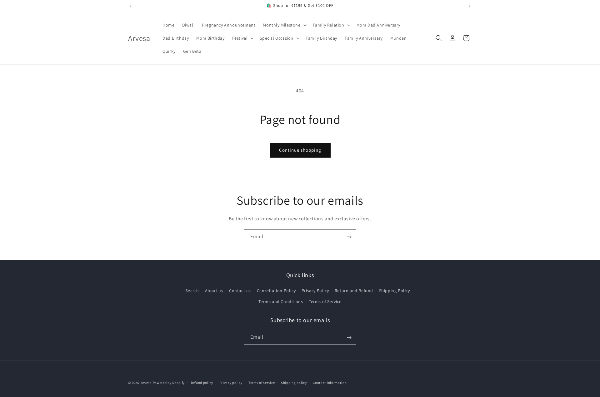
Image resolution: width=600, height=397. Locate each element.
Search (192, 290)
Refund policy (202, 382)
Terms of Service (325, 301)
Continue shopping (300, 150)
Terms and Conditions (280, 301)
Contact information (330, 382)
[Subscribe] (349, 236)
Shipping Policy (394, 290)
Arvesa (146, 382)
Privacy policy (230, 382)
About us (214, 290)
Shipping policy (294, 382)
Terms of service (261, 382)
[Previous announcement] (130, 6)
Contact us (240, 290)
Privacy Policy (315, 290)
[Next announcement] (470, 6)
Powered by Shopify (169, 382)
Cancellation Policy (276, 290)
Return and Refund (354, 290)
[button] (284, 25)
